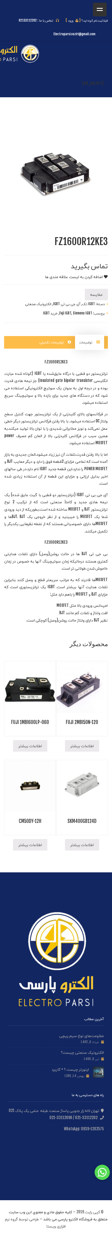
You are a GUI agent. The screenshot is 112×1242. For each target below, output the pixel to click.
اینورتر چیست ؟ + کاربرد (70, 1069)
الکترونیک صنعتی (38, 304)
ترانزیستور (99, 373)
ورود (73, 20)
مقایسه (96, 294)
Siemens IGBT (82, 313)
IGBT (38, 373)
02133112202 (28, 20)
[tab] (89, 342)
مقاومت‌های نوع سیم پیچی (81, 1035)
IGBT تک (88, 304)
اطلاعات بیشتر (82, 745)
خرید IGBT (50, 313)
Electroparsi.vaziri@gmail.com (74, 34)
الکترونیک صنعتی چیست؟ (82, 1052)
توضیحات (86, 342)
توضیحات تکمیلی (52, 342)
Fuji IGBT (65, 313)
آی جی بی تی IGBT (66, 304)
